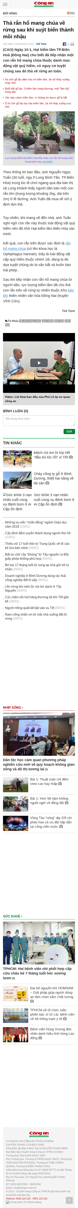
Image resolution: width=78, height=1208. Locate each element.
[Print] (72, 44)
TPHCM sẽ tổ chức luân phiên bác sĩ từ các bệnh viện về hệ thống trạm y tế (52, 1014)
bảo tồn (59, 320)
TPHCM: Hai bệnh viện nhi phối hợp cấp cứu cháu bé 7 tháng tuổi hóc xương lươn (37, 973)
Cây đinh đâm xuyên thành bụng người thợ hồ (38, 533)
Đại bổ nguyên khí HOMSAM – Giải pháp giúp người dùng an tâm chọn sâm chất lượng (51, 992)
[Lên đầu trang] (69, 1200)
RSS (71, 13)
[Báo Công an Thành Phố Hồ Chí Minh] (44, 4)
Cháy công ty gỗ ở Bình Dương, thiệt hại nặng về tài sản (54, 478)
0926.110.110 (23, 1198)
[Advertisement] (39, 665)
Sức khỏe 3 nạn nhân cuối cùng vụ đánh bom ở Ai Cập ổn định (54, 499)
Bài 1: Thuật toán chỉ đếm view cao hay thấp (49, 781)
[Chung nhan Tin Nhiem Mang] (23, 1202)
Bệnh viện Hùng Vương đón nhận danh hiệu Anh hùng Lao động (52, 1033)
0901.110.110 (40, 1198)
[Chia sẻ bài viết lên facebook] (64, 44)
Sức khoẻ (12, 916)
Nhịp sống (12, 707)
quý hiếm (48, 161)
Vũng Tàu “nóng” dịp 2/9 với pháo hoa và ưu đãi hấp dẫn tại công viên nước (51, 822)
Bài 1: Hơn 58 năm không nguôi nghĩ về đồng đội (49, 801)
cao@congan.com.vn (24, 1187)
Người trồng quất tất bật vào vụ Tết (29, 608)
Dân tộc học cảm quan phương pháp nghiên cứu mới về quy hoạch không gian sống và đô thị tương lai (39, 764)
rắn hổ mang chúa (30, 320)
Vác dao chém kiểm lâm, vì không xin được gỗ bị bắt (36, 97)
